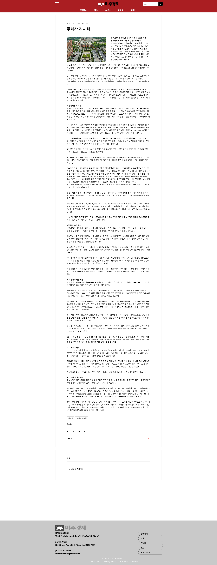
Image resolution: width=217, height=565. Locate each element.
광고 (142, 548)
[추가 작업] (149, 23)
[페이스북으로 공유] (68, 432)
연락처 (143, 543)
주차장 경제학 (82, 418)
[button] (57, 3)
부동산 (69, 424)
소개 (142, 538)
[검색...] (160, 4)
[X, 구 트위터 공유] (73, 432)
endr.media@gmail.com (67, 553)
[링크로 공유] (84, 432)
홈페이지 (144, 534)
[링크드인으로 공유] (79, 432)
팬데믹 (70, 418)
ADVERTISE (145, 552)
